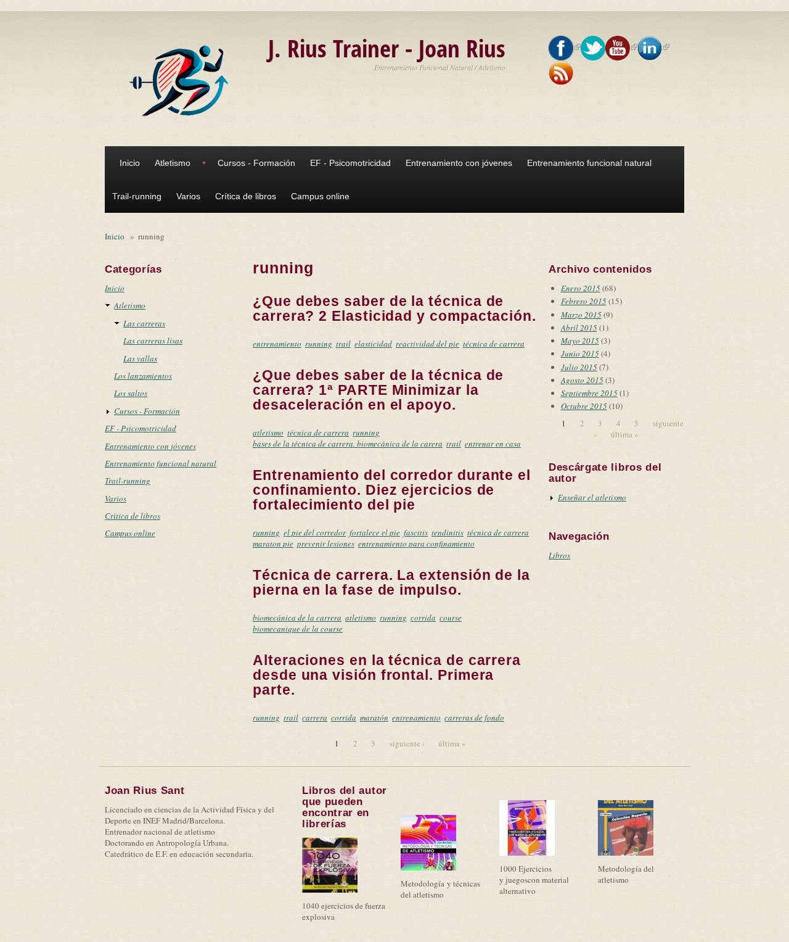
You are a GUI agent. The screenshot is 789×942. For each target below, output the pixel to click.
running (318, 343)
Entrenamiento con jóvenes (459, 163)
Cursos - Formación (256, 163)
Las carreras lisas (152, 340)
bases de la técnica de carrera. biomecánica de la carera (348, 443)
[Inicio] (182, 80)
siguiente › (407, 743)
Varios (188, 196)
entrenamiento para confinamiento (416, 543)
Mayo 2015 (580, 340)
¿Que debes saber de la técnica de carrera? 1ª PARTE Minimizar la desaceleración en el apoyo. (378, 390)
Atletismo (172, 163)
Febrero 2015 (584, 301)
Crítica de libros (245, 196)
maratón (374, 717)
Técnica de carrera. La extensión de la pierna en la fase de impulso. (391, 582)
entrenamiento (277, 343)
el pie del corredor (315, 532)
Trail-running (136, 196)
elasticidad (373, 343)
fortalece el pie (375, 532)
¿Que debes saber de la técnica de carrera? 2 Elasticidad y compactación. (394, 308)
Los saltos (130, 393)
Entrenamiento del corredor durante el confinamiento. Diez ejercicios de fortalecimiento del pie (392, 490)
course (450, 617)
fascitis (416, 532)
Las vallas (140, 358)
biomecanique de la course (298, 628)
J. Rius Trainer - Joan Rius (386, 47)
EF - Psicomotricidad (350, 163)
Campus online (320, 196)
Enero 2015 (580, 288)
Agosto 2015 (582, 380)
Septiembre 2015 (589, 393)
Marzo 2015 (581, 314)
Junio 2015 (580, 353)
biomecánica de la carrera (297, 617)
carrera (314, 717)
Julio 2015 (579, 367)
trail (343, 343)
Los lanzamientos (143, 375)
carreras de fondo (474, 717)
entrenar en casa (493, 443)
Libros (559, 555)
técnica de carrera (494, 343)
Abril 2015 (579, 327)
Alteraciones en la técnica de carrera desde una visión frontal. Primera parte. (387, 675)
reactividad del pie (427, 343)
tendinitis (447, 532)
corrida (423, 617)
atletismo (268, 432)
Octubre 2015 (584, 405)
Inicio (130, 163)
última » (452, 743)
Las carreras (144, 323)
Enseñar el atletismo (592, 497)
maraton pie (273, 543)
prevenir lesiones (325, 543)
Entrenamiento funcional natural (589, 163)
